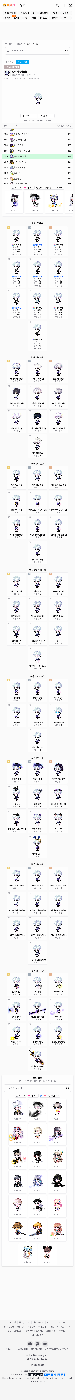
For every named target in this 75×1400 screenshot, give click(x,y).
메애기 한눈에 (10, 13)
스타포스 (43, 18)
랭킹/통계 (44, 13)
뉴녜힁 (7, 18)
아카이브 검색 (38, 1322)
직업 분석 (55, 13)
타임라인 (62, 1331)
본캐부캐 (66, 18)
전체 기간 (9, 61)
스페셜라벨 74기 (12, 67)
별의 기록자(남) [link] (33, 44)
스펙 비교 (39, 1331)
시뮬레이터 (54, 18)
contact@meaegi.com (37, 1355)
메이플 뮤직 (24, 13)
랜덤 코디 (15, 210)
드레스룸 (17, 18)
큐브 (34, 18)
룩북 (26, 18)
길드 (34, 13)
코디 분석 (66, 13)
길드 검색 (50, 1322)
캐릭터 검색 (11, 1322)
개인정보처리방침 (37, 1365)
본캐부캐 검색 (24, 1322)
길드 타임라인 (37, 1335)
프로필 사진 (51, 1331)
